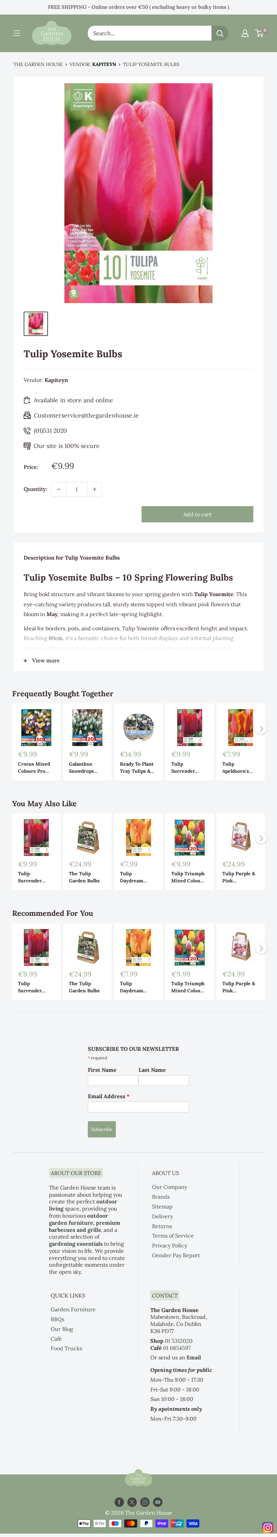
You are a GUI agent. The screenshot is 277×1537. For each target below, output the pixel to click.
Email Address (109, 1096)
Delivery (162, 1216)
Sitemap (162, 1206)
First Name (102, 1069)
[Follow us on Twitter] (132, 1502)
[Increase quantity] (94, 489)
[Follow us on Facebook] (119, 1502)
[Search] (219, 33)
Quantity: (35, 488)
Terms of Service (173, 1235)
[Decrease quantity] (59, 489)
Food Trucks (66, 1348)
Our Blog (62, 1329)
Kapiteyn (104, 64)
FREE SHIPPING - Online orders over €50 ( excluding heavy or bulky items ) (138, 7)
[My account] (245, 33)
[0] (259, 33)
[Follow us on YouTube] (157, 1502)
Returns (162, 1226)
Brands (161, 1196)
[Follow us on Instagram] (145, 1502)
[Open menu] (17, 33)
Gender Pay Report (176, 1255)
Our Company (169, 1186)
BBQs (57, 1319)
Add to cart (197, 514)
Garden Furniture (73, 1309)
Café (56, 1338)
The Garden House (38, 64)
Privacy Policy (169, 1245)
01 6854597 (177, 1347)
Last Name (152, 1069)
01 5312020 (179, 1340)
